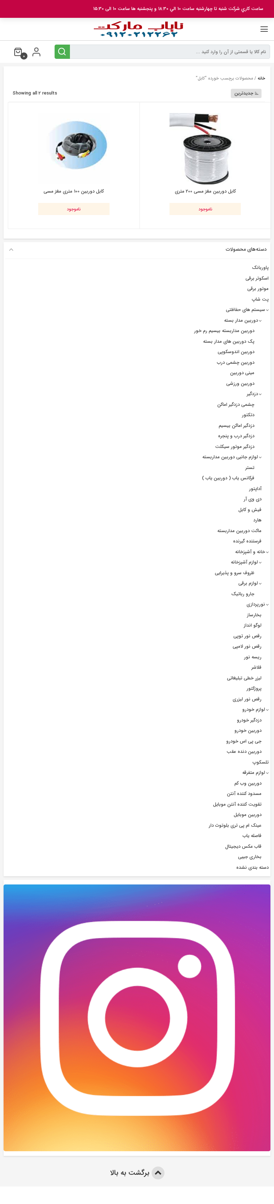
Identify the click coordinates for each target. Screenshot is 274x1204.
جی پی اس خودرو (244, 741)
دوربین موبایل (248, 814)
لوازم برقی (248, 583)
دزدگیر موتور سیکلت (234, 446)
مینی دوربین (242, 373)
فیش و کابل (250, 510)
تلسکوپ (261, 762)
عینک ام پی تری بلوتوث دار (235, 825)
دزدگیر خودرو (249, 720)
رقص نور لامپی (247, 646)
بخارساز (254, 615)
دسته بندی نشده (252, 867)
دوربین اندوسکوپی (236, 352)
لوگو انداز (253, 625)
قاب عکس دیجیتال (243, 846)
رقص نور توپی (247, 636)
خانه (261, 78)
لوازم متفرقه (253, 772)
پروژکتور (254, 688)
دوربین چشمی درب (235, 362)
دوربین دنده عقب (244, 751)
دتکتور (248, 415)
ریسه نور (253, 657)
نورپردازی (256, 604)
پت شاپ (260, 299)
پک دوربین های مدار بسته (228, 341)
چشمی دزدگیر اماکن (235, 404)
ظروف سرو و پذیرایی (234, 573)
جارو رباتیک (242, 594)
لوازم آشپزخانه (244, 562)
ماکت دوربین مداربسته (239, 531)
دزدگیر (252, 394)
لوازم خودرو (253, 709)
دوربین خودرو (248, 730)
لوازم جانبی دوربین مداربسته (230, 457)
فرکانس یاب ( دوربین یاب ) (228, 478)
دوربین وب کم (248, 783)
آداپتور (255, 489)
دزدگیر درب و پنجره (236, 436)
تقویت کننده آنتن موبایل (237, 804)
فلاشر (257, 667)
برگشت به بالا (131, 1172)
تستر (249, 467)
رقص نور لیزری (247, 699)
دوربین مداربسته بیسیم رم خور (224, 331)
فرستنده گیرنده (247, 541)
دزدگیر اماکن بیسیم (236, 425)
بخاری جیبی (250, 857)
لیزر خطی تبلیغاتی (244, 678)
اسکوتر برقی (257, 278)
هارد (257, 520)
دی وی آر (253, 499)
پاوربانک (260, 267)
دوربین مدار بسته (241, 320)
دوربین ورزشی (240, 383)
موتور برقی (258, 288)
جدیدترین (243, 93)
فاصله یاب (252, 836)
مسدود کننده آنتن (244, 793)
